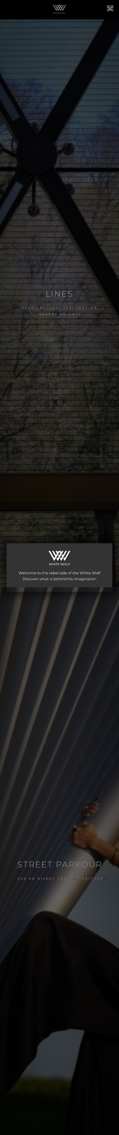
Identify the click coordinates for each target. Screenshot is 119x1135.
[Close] (110, 9)
